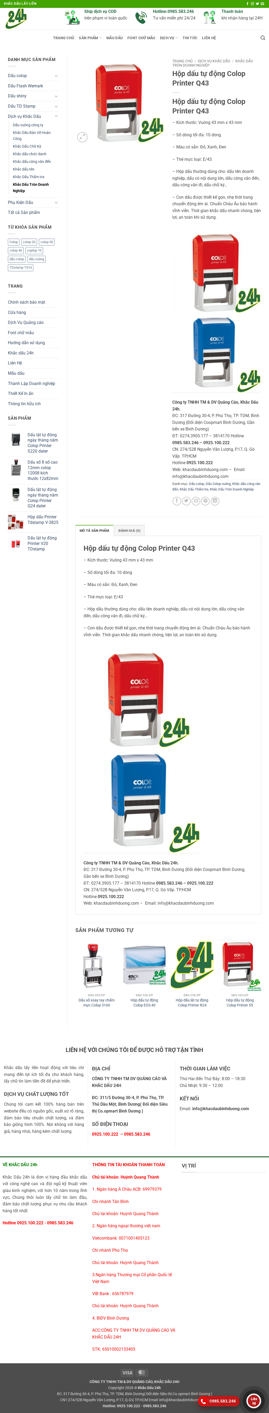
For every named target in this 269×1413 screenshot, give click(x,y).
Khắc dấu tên (23, 169)
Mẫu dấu (16, 373)
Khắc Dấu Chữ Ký (27, 146)
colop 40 (15, 250)
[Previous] (76, 979)
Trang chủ (63, 38)
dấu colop (16, 259)
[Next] (261, 979)
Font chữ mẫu (141, 38)
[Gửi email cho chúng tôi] (262, 4)
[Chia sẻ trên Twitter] (186, 501)
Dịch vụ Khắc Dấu (24, 116)
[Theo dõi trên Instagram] (252, 4)
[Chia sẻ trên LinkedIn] (215, 501)
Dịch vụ (167, 38)
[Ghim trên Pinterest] (205, 501)
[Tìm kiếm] (263, 38)
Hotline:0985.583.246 (173, 11)
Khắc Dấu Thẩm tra (28, 177)
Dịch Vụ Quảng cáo (26, 322)
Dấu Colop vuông (218, 484)
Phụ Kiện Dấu (20, 202)
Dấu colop (17, 75)
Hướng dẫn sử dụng (26, 342)
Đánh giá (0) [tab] (129, 531)
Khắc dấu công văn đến (32, 161)
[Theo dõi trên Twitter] (257, 4)
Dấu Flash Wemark (25, 85)
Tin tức (190, 38)
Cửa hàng (17, 312)
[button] (82, 137)
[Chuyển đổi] (56, 76)
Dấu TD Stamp (21, 106)
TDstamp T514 (20, 267)
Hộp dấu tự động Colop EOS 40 (144, 1003)
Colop (13, 242)
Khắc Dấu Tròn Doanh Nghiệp (31, 187)
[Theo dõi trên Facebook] (247, 4)
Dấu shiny (17, 95)
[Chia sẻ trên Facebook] (177, 501)
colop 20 (29, 242)
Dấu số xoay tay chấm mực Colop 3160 (97, 1003)
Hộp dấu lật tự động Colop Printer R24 (192, 1003)
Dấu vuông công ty (28, 125)
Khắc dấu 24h (21, 352)
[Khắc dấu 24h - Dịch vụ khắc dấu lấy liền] (30, 19)
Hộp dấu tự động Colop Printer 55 (240, 1003)
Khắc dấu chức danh (29, 154)
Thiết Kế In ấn (20, 393)
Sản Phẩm (88, 38)
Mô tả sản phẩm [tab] (94, 531)
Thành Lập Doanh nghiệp (31, 383)
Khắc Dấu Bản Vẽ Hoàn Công (32, 136)
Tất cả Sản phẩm (24, 212)
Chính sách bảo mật (26, 302)
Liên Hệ (209, 38)
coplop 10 (34, 250)
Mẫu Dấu (114, 38)
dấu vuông (36, 259)
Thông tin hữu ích (24, 403)
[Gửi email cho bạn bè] (196, 501)
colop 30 (46, 242)
